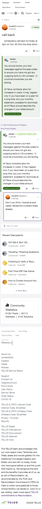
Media (4, 364)
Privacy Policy (7, 335)
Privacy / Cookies (9, 418)
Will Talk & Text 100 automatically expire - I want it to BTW (23, 242)
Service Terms (8, 392)
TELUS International (11, 429)
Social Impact (20, 7)
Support (5, 376)
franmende (22, 274)
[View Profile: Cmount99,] (4, 263)
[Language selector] (16, 13)
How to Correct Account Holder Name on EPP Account (23, 280)
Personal (5, 2)
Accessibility (7, 357)
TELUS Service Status (12, 370)
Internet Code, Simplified (13, 407)
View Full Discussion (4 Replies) (14, 125)
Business (17, 2)
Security (5, 421)
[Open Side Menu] (3, 13)
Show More (22, 291)
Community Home (8, 331)
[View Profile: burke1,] (4, 244)
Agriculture (6, 7)
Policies (5, 367)
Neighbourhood (9, 382)
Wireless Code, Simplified (13, 414)
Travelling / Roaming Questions (23, 252)
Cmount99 (21, 265)
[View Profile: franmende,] (4, 272)
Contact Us (6, 379)
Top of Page (23, 331)
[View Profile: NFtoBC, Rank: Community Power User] (5, 135)
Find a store (7, 386)
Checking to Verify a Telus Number (21, 261)
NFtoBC (13, 59)
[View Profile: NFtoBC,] (6, 60)
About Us (5, 354)
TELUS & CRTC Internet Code (16, 404)
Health (27, 2)
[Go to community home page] (9, 13)
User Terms (6, 389)
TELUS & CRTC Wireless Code (16, 411)
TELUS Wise (7, 439)
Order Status (7, 396)
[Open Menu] (38, 19)
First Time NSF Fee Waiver (21, 271)
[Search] (22, 13)
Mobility (6, 20)
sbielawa (21, 284)
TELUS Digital (8, 426)
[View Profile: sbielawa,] (4, 282)
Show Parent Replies (8, 129)
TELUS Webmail (9, 436)
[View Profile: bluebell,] (4, 253)
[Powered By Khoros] (21, 342)
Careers (5, 360)
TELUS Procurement (11, 433)
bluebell (23, 255)
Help (17, 335)
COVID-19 (6, 399)
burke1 (22, 246)
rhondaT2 (12, 26)
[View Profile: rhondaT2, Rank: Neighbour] (5, 27)
